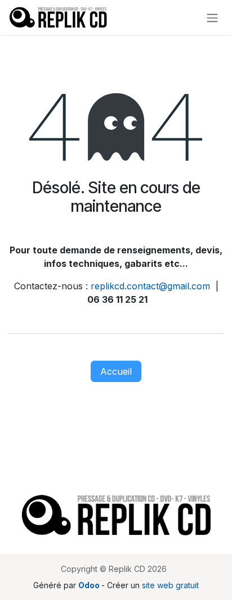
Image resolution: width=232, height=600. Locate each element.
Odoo (89, 585)
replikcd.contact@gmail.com (150, 286)
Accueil (116, 371)
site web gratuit (170, 585)
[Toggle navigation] (212, 17)
